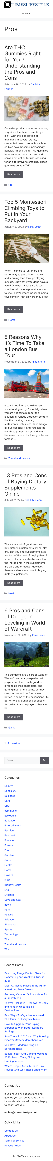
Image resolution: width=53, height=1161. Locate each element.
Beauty (8, 785)
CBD (11, 185)
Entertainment (12, 825)
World (7, 949)
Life (6, 889)
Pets (7, 909)
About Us (10, 1135)
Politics (8, 914)
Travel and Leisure (19, 458)
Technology (11, 934)
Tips (6, 939)
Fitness (8, 845)
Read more (13, 174)
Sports (8, 929)
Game (11, 727)
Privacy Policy (12, 1145)
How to (8, 875)
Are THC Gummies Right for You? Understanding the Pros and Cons (22, 62)
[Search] (44, 760)
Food (7, 850)
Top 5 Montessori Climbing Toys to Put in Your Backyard (25, 211)
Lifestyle (9, 894)
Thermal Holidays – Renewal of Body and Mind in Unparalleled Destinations (26, 1006)
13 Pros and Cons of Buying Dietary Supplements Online (25, 484)
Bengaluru (10, 790)
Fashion (9, 830)
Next (15, 743)
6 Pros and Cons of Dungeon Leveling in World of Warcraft (24, 619)
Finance (9, 840)
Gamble (9, 855)
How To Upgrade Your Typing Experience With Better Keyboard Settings (23, 1028)
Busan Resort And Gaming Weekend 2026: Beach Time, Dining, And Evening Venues (26, 1057)
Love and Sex (12, 899)
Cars (7, 800)
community (10, 810)
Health (12, 593)
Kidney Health (12, 884)
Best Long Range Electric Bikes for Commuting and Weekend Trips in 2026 (24, 977)
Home (11, 319)
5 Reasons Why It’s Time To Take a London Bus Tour (24, 346)
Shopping (9, 924)
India (7, 880)
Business (9, 795)
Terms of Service (14, 1140)
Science (9, 919)
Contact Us (11, 1130)
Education (10, 820)
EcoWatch (10, 815)
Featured (9, 835)
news (7, 904)
